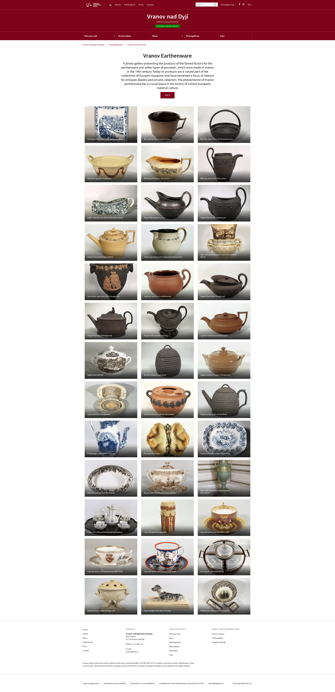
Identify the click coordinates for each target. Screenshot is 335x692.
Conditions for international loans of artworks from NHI (181, 683)
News (85, 638)
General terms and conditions (142, 683)
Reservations (174, 646)
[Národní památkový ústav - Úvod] (93, 5)
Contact (150, 4)
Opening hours (175, 642)
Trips (171, 655)
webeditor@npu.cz (216, 683)
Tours (171, 638)
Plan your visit (174, 634)
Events (118, 4)
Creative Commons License (167, 663)
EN (249, 4)
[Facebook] (239, 5)
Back (167, 95)
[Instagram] (243, 5)
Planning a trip (227, 4)
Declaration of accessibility (115, 683)
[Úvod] (110, 4)
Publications (129, 4)
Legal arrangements (91, 683)
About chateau (218, 634)
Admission (173, 650)
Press (141, 4)
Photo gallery (217, 638)
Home (85, 629)
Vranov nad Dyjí (167, 16)
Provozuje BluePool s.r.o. (242, 683)
